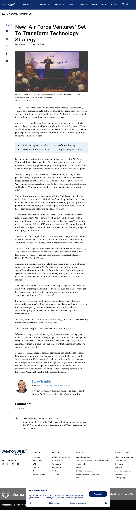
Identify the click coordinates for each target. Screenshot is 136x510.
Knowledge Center (121, 461)
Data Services (56, 467)
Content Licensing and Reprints (87, 474)
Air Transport (37, 461)
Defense (36, 467)
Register (115, 5)
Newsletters (118, 464)
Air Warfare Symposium (20, 14)
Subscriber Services (83, 457)
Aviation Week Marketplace (124, 457)
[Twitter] (3, 464)
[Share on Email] (6, 32)
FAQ (77, 478)
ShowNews (118, 467)
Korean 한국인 (119, 478)
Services (59, 5)
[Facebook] (8, 464)
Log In (103, 5)
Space (35, 471)
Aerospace (36, 457)
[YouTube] (13, 464)
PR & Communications (84, 471)
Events (83, 5)
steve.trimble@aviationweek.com (54, 385)
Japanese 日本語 (120, 474)
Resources (55, 474)
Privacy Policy (23, 505)
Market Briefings (57, 461)
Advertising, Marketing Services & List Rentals (92, 461)
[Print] (6, 61)
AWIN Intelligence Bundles (61, 457)
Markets (27, 5)
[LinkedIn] (18, 464)
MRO (34, 464)
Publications (56, 464)
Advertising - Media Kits (122, 471)
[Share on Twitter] (6, 46)
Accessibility (7, 505)
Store (72, 5)
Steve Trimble (20, 44)
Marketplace (43, 5)
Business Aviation (39, 474)
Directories (55, 471)
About (95, 5)
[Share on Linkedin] (6, 39)
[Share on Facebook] (6, 54)
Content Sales (81, 464)
